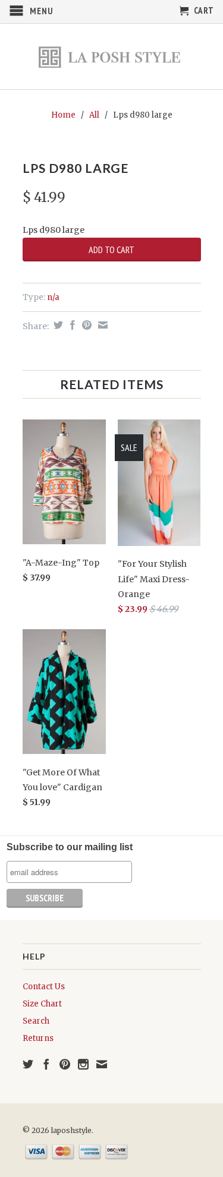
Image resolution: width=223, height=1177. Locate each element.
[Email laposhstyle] (101, 1064)
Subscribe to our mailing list (70, 847)
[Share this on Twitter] (57, 325)
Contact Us (44, 987)
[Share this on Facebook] (71, 325)
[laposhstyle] (112, 56)
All (94, 115)
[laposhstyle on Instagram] (83, 1064)
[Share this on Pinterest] (85, 325)
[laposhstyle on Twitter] (28, 1064)
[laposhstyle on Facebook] (46, 1064)
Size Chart (42, 1004)
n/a (53, 297)
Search (36, 1021)
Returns (38, 1038)
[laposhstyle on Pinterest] (64, 1064)
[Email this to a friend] (101, 325)
